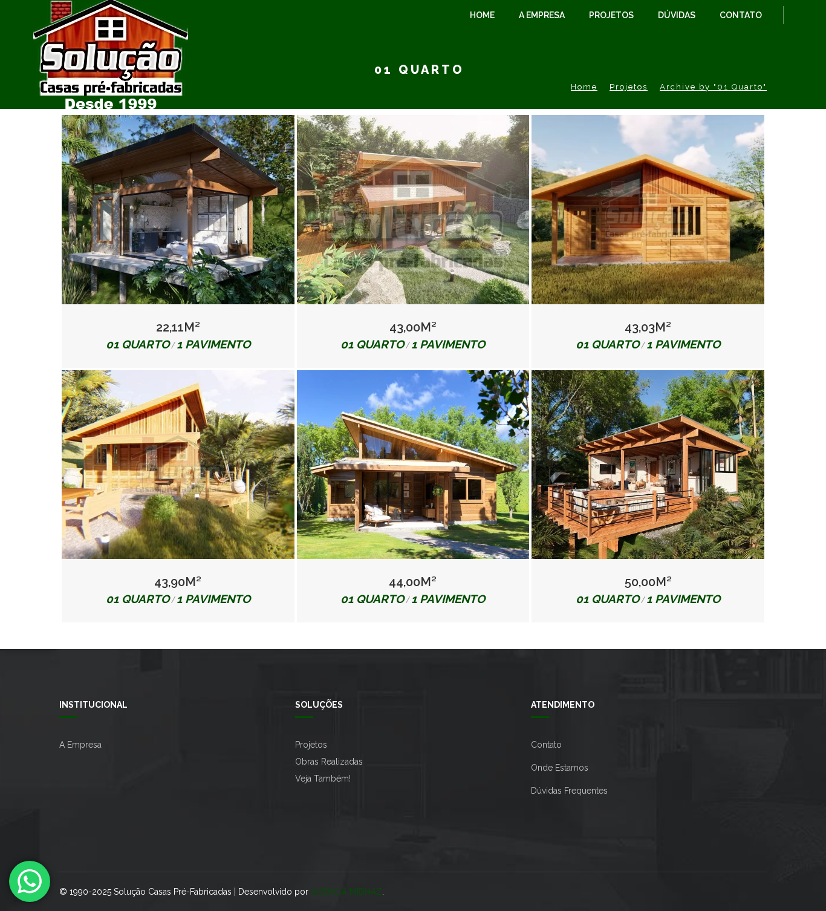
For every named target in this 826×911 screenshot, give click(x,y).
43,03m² (648, 327)
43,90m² (177, 582)
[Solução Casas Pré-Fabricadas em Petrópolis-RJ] (110, 24)
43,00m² (413, 327)
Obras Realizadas (329, 761)
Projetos (629, 86)
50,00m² (648, 582)
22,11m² (178, 327)
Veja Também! (323, 778)
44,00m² (413, 582)
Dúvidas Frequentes (569, 790)
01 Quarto (137, 344)
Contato (546, 744)
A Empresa (80, 744)
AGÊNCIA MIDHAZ (346, 891)
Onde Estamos (559, 767)
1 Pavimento (213, 344)
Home (584, 86)
